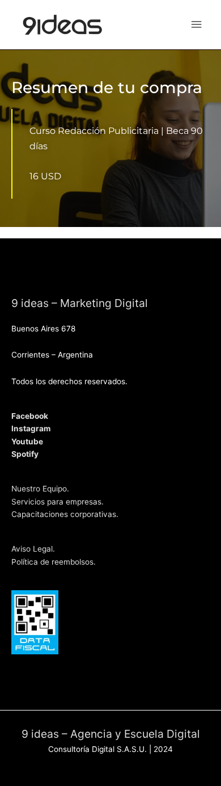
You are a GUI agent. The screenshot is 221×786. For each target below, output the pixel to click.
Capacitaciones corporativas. (64, 514)
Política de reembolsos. (53, 561)
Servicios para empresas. (57, 501)
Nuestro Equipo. (40, 488)
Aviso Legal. (33, 548)
